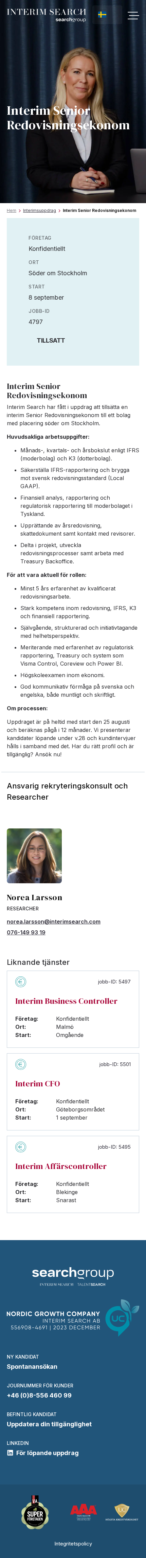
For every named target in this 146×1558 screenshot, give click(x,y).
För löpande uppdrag (47, 1452)
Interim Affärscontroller (61, 1166)
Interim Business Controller (66, 1001)
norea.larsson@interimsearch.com (54, 921)
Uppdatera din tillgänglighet (49, 1424)
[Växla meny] (133, 15)
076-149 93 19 (26, 932)
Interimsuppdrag (39, 210)
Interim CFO (37, 1083)
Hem (11, 210)
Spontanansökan (32, 1366)
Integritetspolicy (73, 1543)
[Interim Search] (46, 15)
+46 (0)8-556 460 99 (39, 1395)
